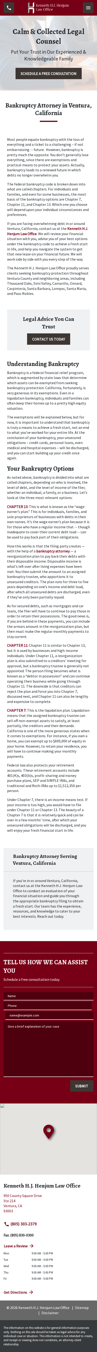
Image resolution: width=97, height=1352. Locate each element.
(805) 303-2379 (24, 1224)
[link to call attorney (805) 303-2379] (9, 7)
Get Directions (15, 1292)
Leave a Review (16, 1246)
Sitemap (82, 1307)
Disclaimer (50, 1312)
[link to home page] (48, 8)
